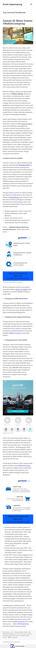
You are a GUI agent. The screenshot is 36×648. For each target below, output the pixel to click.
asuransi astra (22, 634)
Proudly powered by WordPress (11, 642)
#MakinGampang (7, 634)
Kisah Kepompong (12, 4)
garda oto (12, 635)
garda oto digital (20, 635)
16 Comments (14, 637)
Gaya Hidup (20, 632)
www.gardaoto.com (15, 197)
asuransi (15, 634)
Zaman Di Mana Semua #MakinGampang (17, 22)
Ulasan (26, 632)
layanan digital (27, 124)
